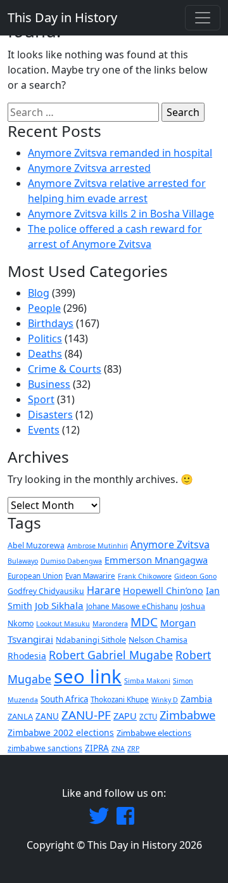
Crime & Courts (64, 369)
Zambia (196, 699)
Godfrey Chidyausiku (46, 591)
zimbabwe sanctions (45, 748)
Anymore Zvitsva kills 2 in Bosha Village (121, 214)
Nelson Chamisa (158, 640)
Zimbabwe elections (154, 732)
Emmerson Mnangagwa (156, 559)
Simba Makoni (147, 680)
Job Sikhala (59, 605)
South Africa (64, 699)
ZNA (118, 748)
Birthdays (50, 323)
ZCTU (148, 716)
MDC (144, 622)
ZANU (47, 716)
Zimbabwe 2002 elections (61, 732)
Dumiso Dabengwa (71, 561)
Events (44, 430)
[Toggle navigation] (202, 17)
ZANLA (20, 716)
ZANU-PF (86, 715)
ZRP (133, 748)
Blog (38, 293)
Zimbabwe (187, 715)
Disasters (50, 415)
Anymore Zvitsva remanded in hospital (120, 153)
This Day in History (62, 17)
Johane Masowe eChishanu (132, 606)
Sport (41, 399)
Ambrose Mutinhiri (97, 545)
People (44, 308)
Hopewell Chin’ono (163, 590)
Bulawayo (23, 561)
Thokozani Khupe (120, 699)
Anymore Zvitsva (170, 544)
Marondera (110, 623)
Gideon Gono (195, 576)
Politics (45, 338)
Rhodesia (27, 656)
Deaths (45, 354)
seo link (88, 676)
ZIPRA (97, 748)
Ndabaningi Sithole (91, 640)
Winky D (164, 699)
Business (49, 384)
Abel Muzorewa (36, 545)
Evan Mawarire (90, 576)
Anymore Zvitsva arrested (89, 168)
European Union (35, 576)
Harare (103, 590)
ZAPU (125, 715)
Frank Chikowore (145, 576)
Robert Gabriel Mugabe (111, 654)
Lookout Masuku (63, 623)
